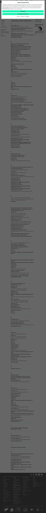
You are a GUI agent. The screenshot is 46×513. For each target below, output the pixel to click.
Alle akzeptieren (23, 11)
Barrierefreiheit (27, 16)
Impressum (18, 16)
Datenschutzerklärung (5, 7)
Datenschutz (22, 16)
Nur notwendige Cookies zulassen (23, 13)
